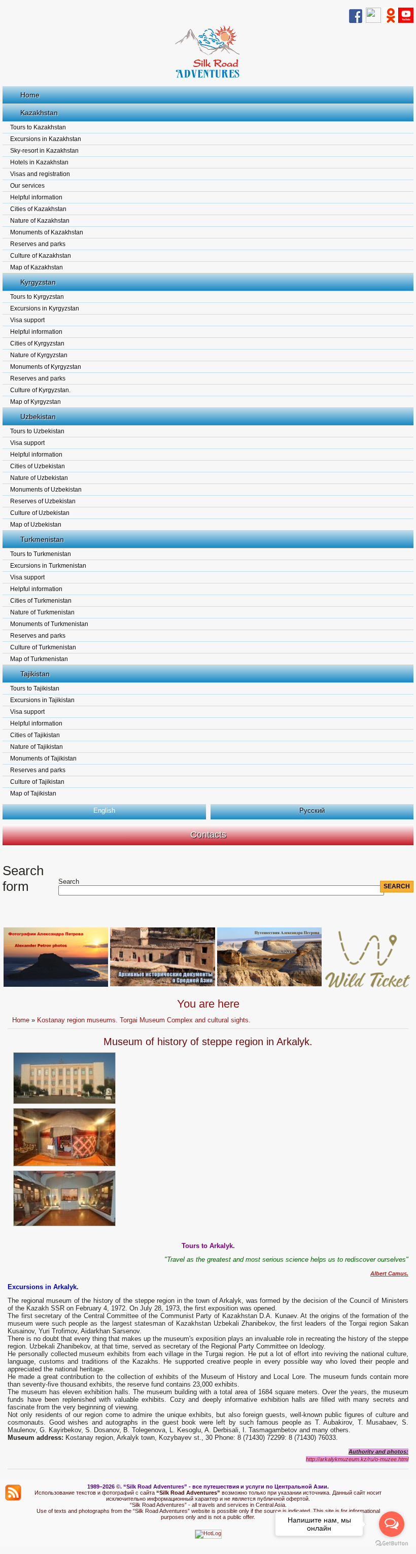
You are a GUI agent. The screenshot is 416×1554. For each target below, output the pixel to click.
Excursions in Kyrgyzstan (44, 308)
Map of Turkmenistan (39, 659)
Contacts (208, 835)
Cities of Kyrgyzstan (37, 343)
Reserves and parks (37, 244)
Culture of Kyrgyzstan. (40, 390)
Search (68, 881)
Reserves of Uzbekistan (43, 501)
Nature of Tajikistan (36, 746)
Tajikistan (35, 674)
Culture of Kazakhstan (40, 255)
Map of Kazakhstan (36, 267)
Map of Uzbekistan (35, 524)
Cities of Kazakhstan (38, 209)
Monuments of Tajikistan (43, 758)
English (104, 810)
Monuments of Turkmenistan (49, 624)
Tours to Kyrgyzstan (37, 296)
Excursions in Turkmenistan (48, 565)
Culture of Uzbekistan (40, 512)
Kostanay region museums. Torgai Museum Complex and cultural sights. (144, 1020)
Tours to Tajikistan (34, 688)
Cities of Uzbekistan (37, 466)
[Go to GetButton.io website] (391, 1543)
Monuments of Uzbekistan (46, 489)
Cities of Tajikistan (35, 735)
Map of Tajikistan (33, 793)
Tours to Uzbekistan (37, 431)
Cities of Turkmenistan (41, 600)
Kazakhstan (39, 113)
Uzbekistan (38, 416)
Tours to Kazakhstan (38, 127)
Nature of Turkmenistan (42, 612)
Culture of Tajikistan (37, 781)
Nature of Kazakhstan (40, 220)
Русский (312, 810)
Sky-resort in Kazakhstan (44, 150)
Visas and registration (40, 174)
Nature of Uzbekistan (39, 477)
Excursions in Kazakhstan (45, 139)
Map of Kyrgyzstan (35, 401)
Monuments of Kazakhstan (46, 232)
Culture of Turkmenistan (43, 647)
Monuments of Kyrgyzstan (45, 366)
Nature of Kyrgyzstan (38, 355)
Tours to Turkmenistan (40, 554)
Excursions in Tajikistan (42, 700)
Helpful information (36, 197)
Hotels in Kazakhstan (39, 162)
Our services (27, 185)
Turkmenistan (42, 539)
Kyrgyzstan (38, 282)
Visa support (27, 320)
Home (30, 95)
